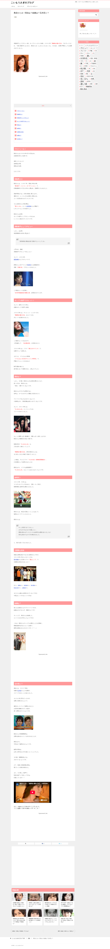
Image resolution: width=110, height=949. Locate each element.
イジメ (81, 45)
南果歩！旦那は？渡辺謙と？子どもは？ (20, 931)
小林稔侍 (24, 587)
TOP (18, 938)
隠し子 (81, 86)
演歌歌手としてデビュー (23, 117)
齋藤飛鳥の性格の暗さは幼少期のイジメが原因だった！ (35, 920)
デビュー (84, 48)
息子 (82, 71)
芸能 (15, 17)
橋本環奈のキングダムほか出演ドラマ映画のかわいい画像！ (51, 904)
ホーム (13, 6)
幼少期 (83, 69)
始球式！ (19, 128)
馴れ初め (83, 89)
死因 (81, 74)
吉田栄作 (26, 585)
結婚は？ (19, 135)
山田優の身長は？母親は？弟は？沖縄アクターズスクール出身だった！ (19, 904)
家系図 (85, 66)
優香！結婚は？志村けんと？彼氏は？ (66, 931)
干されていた (94, 66)
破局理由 (88, 81)
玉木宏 (19, 690)
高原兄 (29, 265)
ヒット (93, 48)
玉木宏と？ (19, 139)
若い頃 (83, 84)
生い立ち (84, 79)
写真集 (82, 55)
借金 (96, 50)
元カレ (88, 53)
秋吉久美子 (16, 587)
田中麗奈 (16, 559)
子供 (86, 63)
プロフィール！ (21, 110)
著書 (91, 83)
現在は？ (19, 124)
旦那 (88, 71)
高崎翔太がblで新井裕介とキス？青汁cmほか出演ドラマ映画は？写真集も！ (19, 921)
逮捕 (96, 83)
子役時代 (93, 63)
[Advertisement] (43, 29)
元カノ (82, 53)
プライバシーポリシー (32, 6)
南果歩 (19, 585)
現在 (82, 76)
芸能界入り (19, 114)
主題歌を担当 (20, 131)
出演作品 (83, 58)
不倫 (91, 50)
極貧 (94, 71)
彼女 (94, 68)
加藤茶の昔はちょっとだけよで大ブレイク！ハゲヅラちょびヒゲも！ (51, 920)
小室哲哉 (28, 206)
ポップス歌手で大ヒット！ (23, 121)
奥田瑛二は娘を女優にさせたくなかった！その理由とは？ (35, 904)
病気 (92, 79)
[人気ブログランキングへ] (83, 26)
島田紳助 (16, 259)
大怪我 (81, 60)
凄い (89, 56)
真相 (82, 81)
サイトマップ (21, 6)
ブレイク (83, 51)
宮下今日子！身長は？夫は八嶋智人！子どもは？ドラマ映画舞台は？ (67, 904)
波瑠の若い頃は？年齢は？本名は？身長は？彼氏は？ (67, 920)
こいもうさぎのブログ (22, 2)
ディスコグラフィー (92, 45)
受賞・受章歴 (93, 58)
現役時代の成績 (90, 76)
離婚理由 (89, 86)
